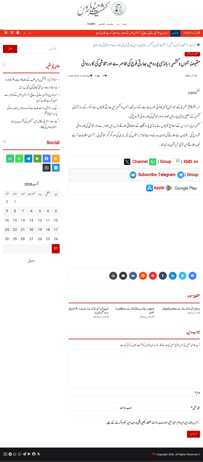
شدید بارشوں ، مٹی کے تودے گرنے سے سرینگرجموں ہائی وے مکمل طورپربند (88, 311)
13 (31, 221)
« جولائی (31, 261)
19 (40, 230)
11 (48, 221)
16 (7, 221)
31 (56, 249)
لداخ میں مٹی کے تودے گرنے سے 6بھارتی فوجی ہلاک (181, 309)
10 (56, 221)
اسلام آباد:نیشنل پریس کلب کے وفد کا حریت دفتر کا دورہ (31, 80)
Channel (140, 161)
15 (15, 221)
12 (40, 221)
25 (48, 239)
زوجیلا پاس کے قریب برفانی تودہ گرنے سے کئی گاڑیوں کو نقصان (134, 311)
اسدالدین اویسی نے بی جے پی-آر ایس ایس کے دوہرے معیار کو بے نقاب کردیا (132, 33)
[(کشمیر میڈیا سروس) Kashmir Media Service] (101, 9)
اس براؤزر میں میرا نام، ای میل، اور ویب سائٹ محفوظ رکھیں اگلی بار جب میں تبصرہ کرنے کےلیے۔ (151, 423)
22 (15, 230)
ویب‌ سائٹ (126, 408)
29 (15, 239)
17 (56, 230)
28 (23, 239)
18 (48, 230)
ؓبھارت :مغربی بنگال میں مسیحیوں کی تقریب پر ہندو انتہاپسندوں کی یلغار (34, 124)
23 (7, 230)
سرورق (193, 45)
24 (56, 239)
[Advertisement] (134, 228)
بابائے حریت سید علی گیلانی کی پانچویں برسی (38, 87)
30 (7, 239)
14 (23, 221)
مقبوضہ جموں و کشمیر (177, 45)
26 (40, 239)
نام (197, 393)
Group (165, 161)
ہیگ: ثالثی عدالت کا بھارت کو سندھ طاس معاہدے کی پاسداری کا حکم (32, 111)
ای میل (195, 408)
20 (31, 230)
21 (23, 230)
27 (31, 239)
